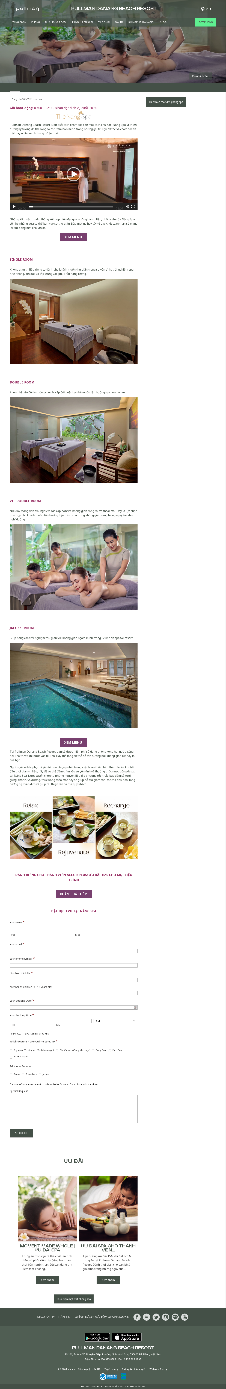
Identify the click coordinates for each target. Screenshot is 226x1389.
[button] (74, 174)
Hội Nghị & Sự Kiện (82, 22)
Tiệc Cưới (104, 22)
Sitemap (83, 1369)
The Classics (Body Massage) (75, 1050)
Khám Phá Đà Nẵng (141, 22)
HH (14, 1025)
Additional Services (20, 1066)
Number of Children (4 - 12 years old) (31, 987)
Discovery (46, 1316)
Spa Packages (21, 1056)
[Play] (14, 206)
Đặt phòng (206, 22)
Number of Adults (21, 973)
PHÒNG (35, 22)
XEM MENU (73, 237)
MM (58, 1025)
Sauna (17, 1074)
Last (77, 934)
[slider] (71, 206)
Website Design (159, 1369)
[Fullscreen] (133, 206)
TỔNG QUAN (19, 22)
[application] (74, 174)
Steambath (31, 1074)
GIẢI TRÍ (119, 22)
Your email (17, 944)
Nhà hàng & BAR (55, 22)
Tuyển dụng (111, 1369)
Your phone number (22, 958)
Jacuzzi (46, 1074)
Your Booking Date (22, 1000)
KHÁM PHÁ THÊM (73, 894)
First (12, 934)
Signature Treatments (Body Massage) (34, 1050)
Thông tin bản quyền (134, 1369)
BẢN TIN (64, 1316)
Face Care (117, 1050)
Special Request (19, 1091)
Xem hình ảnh (200, 76)
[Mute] (127, 206)
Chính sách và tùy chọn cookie (102, 1316)
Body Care (101, 1050)
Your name (17, 922)
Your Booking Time (22, 1015)
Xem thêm (47, 1280)
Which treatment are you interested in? (34, 1041)
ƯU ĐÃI (163, 22)
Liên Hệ (96, 1369)
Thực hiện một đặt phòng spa (73, 1299)
